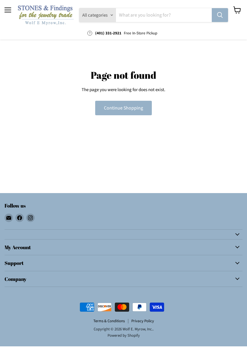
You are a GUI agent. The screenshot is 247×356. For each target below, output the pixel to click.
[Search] (220, 15)
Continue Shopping (123, 108)
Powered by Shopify (124, 335)
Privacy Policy (142, 321)
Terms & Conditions (109, 321)
